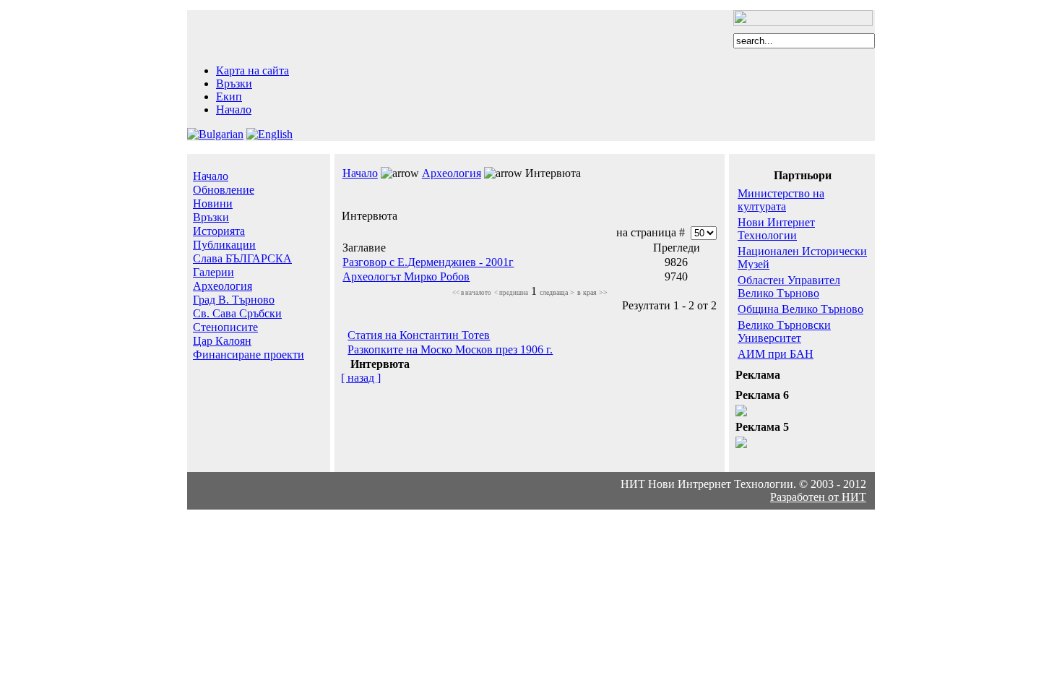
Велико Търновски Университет (784, 331)
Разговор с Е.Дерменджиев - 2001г (428, 262)
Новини (213, 203)
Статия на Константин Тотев (418, 335)
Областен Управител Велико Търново (789, 286)
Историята (219, 231)
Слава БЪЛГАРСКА (242, 258)
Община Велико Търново (800, 309)
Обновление (223, 190)
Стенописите (225, 327)
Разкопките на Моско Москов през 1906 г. (450, 349)
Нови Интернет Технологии (776, 228)
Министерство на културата (781, 200)
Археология (222, 286)
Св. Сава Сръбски (237, 313)
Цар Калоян (222, 341)
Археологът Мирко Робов (406, 276)
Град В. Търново (234, 299)
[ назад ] (361, 378)
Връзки (234, 83)
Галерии (213, 272)
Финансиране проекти (248, 354)
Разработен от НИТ (818, 497)
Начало (233, 109)
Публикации (224, 245)
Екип (229, 96)
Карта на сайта (252, 70)
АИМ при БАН (775, 354)
